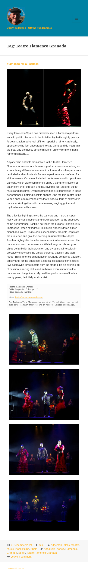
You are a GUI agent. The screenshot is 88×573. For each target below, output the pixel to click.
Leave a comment (21, 556)
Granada (12, 552)
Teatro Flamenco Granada (41, 552)
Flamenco (71, 548)
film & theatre (71, 545)
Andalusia (50, 548)
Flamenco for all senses (22, 63)
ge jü (41, 545)
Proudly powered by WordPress (15, 568)
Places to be (22, 548)
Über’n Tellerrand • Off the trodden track (29, 28)
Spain (34, 548)
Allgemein (57, 545)
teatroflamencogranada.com (29, 297)
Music (10, 548)
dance (60, 548)
